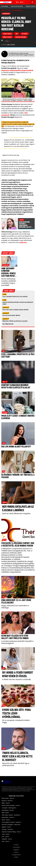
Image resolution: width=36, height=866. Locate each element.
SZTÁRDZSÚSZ (17, 10)
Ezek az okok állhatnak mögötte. (16, 513)
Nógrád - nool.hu (6, 827)
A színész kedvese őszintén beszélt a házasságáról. (17, 642)
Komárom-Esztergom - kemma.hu (11, 824)
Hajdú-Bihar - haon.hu (8, 817)
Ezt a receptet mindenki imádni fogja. (16, 721)
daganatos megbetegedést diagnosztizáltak (17, 70)
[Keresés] (28, 2)
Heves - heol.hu (6, 820)
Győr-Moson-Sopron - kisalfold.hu (11, 815)
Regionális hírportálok (16, 796)
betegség (24, 34)
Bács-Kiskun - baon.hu (8, 798)
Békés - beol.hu (6, 803)
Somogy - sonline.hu (7, 829)
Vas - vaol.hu (5, 836)
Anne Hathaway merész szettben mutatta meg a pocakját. (8, 282)
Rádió (16, 857)
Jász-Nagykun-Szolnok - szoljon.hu (11, 822)
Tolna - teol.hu (6, 834)
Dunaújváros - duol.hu (8, 810)
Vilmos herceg (7, 34)
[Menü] (32, 2)
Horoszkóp (4, 6)
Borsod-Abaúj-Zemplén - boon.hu (11, 805)
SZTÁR (9, 10)
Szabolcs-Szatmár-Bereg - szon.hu (11, 832)
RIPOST (3, 10)
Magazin (16, 850)
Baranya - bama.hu (7, 800)
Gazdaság (16, 847)
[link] (5, 265)
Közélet (16, 845)
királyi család (7, 37)
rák (17, 34)
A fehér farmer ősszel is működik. (16, 679)
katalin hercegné (21, 37)
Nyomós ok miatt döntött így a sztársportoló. (15, 764)
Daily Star (23, 242)
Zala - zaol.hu (5, 841)
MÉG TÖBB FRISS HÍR (8, 324)
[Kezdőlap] (6, 2)
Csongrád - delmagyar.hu (9, 808)
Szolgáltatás (16, 855)
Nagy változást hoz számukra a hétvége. (15, 606)
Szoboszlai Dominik (17, 6)
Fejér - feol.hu (5, 812)
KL (10, 41)
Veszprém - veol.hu (7, 839)
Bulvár (16, 852)
